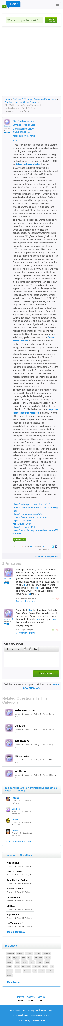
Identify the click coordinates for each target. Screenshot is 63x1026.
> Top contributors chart (18, 841)
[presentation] (7, 649)
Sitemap (35, 1020)
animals (29, 953)
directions (38, 957)
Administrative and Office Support (21, 102)
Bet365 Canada (15, 888)
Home (8, 98)
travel (48, 957)
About (26, 1015)
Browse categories (31, 1010)
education (26, 966)
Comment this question (46, 556)
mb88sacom (22, 741)
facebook (46, 953)
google (39, 962)
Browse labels (47, 1010)
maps (17, 966)
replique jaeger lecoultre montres (35, 411)
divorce (9, 971)
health (37, 953)
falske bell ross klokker (28, 164)
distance (27, 971)
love (29, 957)
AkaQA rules (16, 1015)
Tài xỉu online (22, 756)
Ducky (15, 819)
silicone (9, 962)
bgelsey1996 (9, 619)
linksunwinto (14, 897)
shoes (9, 966)
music (24, 962)
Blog (43, 1020)
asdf (8, 957)
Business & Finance (22, 98)
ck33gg (11, 905)
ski (52, 966)
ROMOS (15, 797)
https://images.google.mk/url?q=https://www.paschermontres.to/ (30, 515)
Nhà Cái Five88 (15, 871)
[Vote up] (15, 546)
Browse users (15, 1010)
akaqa (18, 971)
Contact (47, 1015)
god (23, 957)
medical (50, 971)
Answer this (19, 539)
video (47, 962)
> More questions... (16, 931)
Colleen (15, 830)
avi (34, 971)
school (9, 975)
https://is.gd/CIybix (22, 520)
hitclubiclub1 (14, 862)
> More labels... (13, 981)
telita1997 (8, 578)
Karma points (36, 1015)
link (25, 584)
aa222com (20, 771)
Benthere (16, 808)
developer (10, 953)
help (17, 962)
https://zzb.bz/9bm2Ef (24, 526)
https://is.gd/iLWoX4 (23, 523)
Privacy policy (24, 1020)
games (19, 953)
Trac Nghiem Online (17, 880)
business (36, 966)
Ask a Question (51, 20)
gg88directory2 (15, 923)
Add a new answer (13, 643)
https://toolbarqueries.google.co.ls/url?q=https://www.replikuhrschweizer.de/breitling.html (35, 507)
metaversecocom (25, 710)
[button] (7, 649)
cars (31, 962)
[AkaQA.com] (11, 4)
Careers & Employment (45, 98)
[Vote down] (21, 546)
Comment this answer (25, 601)
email (45, 966)
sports (41, 971)
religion (16, 957)
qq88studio (13, 914)
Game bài (20, 725)
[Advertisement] (31, 64)
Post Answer (46, 673)
